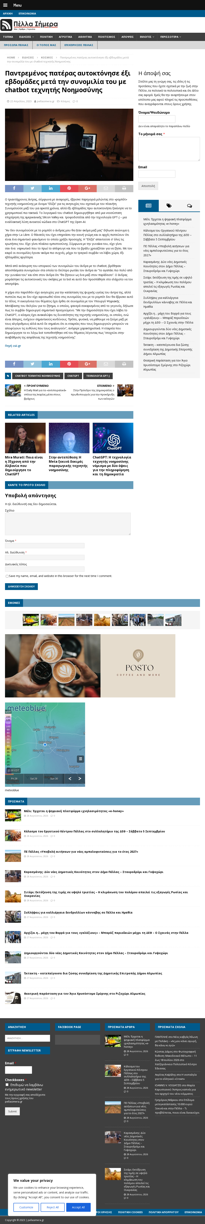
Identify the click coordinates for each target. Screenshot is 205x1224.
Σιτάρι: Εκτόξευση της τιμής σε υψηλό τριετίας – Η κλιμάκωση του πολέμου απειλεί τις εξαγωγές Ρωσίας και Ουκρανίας (106, 894)
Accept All (78, 1207)
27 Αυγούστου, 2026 (37, 917)
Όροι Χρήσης (103, 1212)
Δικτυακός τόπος (16, 564)
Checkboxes (16, 1080)
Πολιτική (46, 37)
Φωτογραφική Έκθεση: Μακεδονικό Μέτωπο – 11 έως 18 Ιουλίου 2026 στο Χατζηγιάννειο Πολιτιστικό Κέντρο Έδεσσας (176, 1060)
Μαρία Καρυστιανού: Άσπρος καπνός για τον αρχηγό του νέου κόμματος (175, 1089)
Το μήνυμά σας (151, 134)
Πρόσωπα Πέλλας (16, 45)
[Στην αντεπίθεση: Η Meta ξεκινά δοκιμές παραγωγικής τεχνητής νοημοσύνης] (69, 438)
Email (142, 167)
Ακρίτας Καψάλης (165, 1074)
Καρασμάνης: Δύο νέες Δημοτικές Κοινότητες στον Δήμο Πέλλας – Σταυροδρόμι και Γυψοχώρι (165, 266)
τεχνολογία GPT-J (98, 376)
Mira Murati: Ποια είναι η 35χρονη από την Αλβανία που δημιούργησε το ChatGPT (24, 465)
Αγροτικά (65, 37)
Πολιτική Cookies (130, 1212)
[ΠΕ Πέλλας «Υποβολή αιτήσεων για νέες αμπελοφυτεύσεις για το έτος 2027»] (66, 620)
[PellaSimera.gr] (29, 30)
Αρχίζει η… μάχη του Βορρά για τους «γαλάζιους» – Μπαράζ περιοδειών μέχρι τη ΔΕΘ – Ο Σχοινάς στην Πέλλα (168, 317)
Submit (12, 1111)
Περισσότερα (169, 37)
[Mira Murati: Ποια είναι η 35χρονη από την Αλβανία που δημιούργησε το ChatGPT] (25, 438)
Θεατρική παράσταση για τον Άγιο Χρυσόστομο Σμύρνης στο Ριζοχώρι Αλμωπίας (166, 364)
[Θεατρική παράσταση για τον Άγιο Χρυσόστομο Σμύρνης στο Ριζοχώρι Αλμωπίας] (13, 998)
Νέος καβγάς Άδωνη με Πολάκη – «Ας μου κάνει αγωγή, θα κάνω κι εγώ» (176, 1041)
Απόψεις (128, 37)
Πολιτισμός (106, 37)
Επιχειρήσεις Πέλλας (78, 45)
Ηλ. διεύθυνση (15, 552)
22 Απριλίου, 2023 (21, 101)
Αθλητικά (85, 37)
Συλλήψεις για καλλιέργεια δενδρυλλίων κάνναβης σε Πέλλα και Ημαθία (167, 302)
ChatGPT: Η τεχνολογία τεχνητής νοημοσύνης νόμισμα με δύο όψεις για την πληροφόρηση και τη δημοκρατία (112, 465)
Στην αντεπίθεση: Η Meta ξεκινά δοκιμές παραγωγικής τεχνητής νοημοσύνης (68, 463)
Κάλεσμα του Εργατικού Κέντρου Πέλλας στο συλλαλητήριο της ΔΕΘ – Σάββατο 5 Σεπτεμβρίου (167, 235)
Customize (26, 1207)
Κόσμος (65, 101)
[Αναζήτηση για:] (27, 1038)
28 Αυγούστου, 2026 (37, 815)
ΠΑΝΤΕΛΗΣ (161, 1037)
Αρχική (8, 13)
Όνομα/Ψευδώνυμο (154, 112)
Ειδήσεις (25, 37)
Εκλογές (146, 37)
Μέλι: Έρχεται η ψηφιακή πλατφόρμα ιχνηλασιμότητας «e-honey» (74, 811)
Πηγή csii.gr (13, 346)
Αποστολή (148, 186)
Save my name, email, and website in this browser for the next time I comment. (60, 576)
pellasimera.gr (45, 101)
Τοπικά (8, 37)
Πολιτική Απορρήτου (164, 1212)
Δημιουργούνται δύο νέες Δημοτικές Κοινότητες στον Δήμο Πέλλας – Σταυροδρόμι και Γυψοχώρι (167, 333)
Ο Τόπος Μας (46, 45)
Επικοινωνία (27, 13)
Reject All (53, 1207)
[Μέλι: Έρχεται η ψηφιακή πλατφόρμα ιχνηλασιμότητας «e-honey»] (31, 620)
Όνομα (10, 541)
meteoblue (12, 790)
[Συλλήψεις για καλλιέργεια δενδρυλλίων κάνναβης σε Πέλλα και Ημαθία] (120, 620)
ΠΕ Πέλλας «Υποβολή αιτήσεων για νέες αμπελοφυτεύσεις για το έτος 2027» (166, 250)
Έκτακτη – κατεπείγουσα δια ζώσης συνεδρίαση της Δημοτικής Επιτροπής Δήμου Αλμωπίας (167, 349)
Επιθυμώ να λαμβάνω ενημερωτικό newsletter (24, 1087)
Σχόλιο (9, 510)
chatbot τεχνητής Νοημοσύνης (37, 376)
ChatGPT (73, 376)
